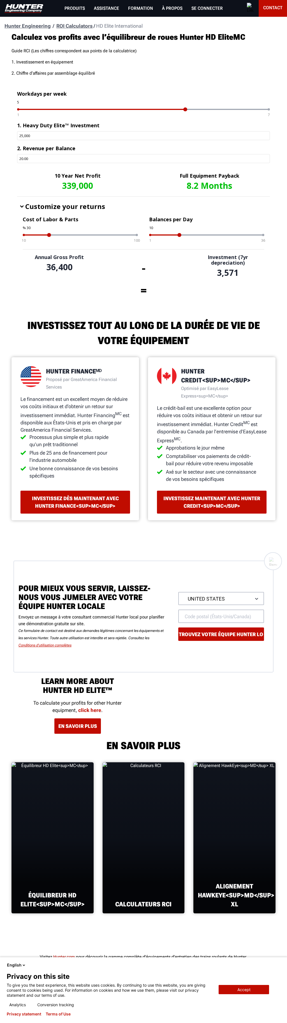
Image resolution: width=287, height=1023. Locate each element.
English (14, 965)
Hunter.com (64, 956)
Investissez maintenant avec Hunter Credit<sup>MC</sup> (211, 502)
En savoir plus (77, 726)
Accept (244, 989)
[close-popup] (278, 965)
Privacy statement (24, 1014)
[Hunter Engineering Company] (23, 8)
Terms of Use (58, 1014)
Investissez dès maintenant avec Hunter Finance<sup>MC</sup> (75, 502)
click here (89, 710)
